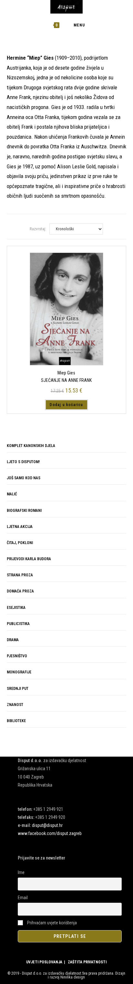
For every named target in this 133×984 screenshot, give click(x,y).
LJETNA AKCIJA (20, 526)
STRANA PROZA (20, 575)
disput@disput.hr (47, 825)
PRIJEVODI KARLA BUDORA (29, 559)
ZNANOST (15, 704)
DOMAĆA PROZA (20, 591)
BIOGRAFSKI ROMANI (24, 510)
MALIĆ (12, 494)
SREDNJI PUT (17, 688)
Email (23, 897)
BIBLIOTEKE (16, 721)
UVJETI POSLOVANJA (44, 962)
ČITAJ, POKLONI (20, 543)
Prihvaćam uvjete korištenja (51, 922)
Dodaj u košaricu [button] (66, 405)
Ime (21, 872)
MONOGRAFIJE (19, 672)
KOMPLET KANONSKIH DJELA (31, 445)
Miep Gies (66, 372)
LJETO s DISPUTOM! (23, 462)
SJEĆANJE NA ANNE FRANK (66, 380)
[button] (102, 62)
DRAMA (13, 640)
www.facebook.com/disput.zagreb (50, 833)
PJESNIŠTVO (17, 656)
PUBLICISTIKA (18, 623)
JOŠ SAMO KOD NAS (23, 478)
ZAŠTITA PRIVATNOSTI (87, 962)
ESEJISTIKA (16, 607)
